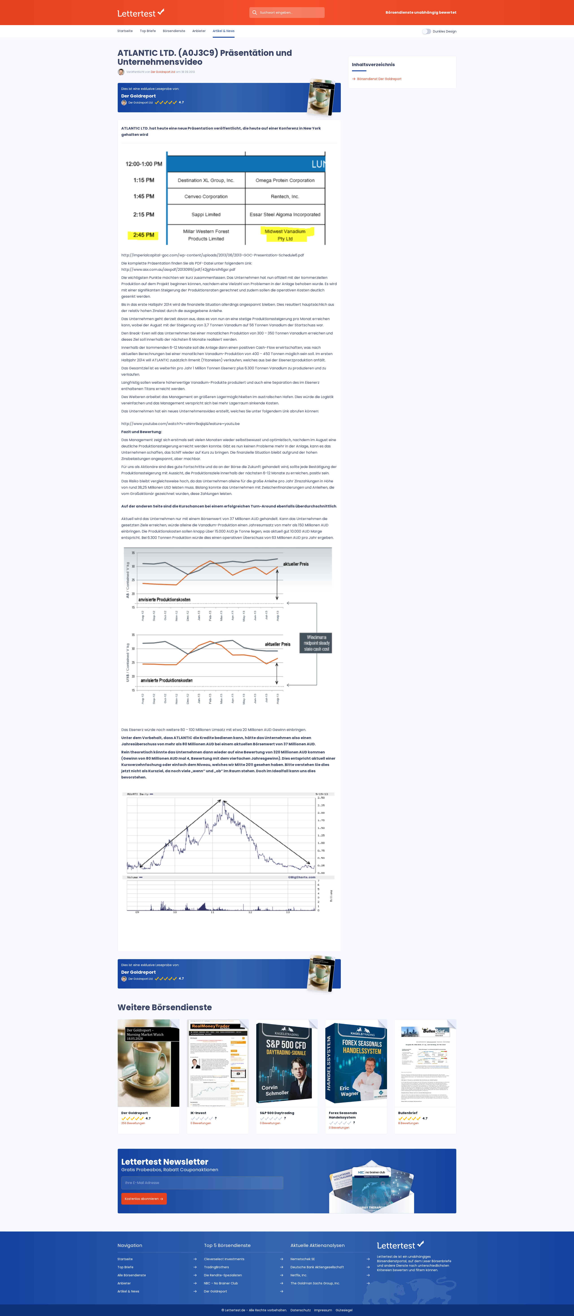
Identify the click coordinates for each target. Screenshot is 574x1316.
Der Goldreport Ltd (163, 72)
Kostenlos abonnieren (142, 1199)
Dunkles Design (445, 31)
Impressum (323, 1310)
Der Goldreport (138, 96)
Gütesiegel (344, 1310)
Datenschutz (301, 1310)
